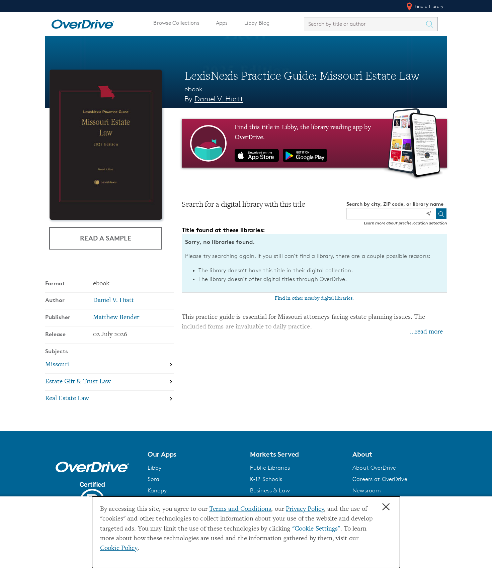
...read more (426, 332)
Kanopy (157, 490)
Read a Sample (105, 238)
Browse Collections (176, 23)
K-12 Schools (266, 479)
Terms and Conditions (240, 509)
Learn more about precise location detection (405, 222)
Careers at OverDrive (379, 479)
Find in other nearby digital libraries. (314, 298)
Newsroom (366, 490)
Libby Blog (256, 23)
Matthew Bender (116, 317)
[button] (195, 454)
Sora (154, 479)
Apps (222, 23)
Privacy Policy (305, 509)
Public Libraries (270, 467)
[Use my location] (428, 213)
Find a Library (428, 6)
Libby (155, 467)
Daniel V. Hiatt (218, 99)
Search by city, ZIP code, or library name (394, 204)
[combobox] (364, 23)
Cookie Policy (119, 548)
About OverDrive (374, 467)
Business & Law (270, 490)
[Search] (441, 213)
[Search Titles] (431, 24)
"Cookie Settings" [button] (316, 529)
